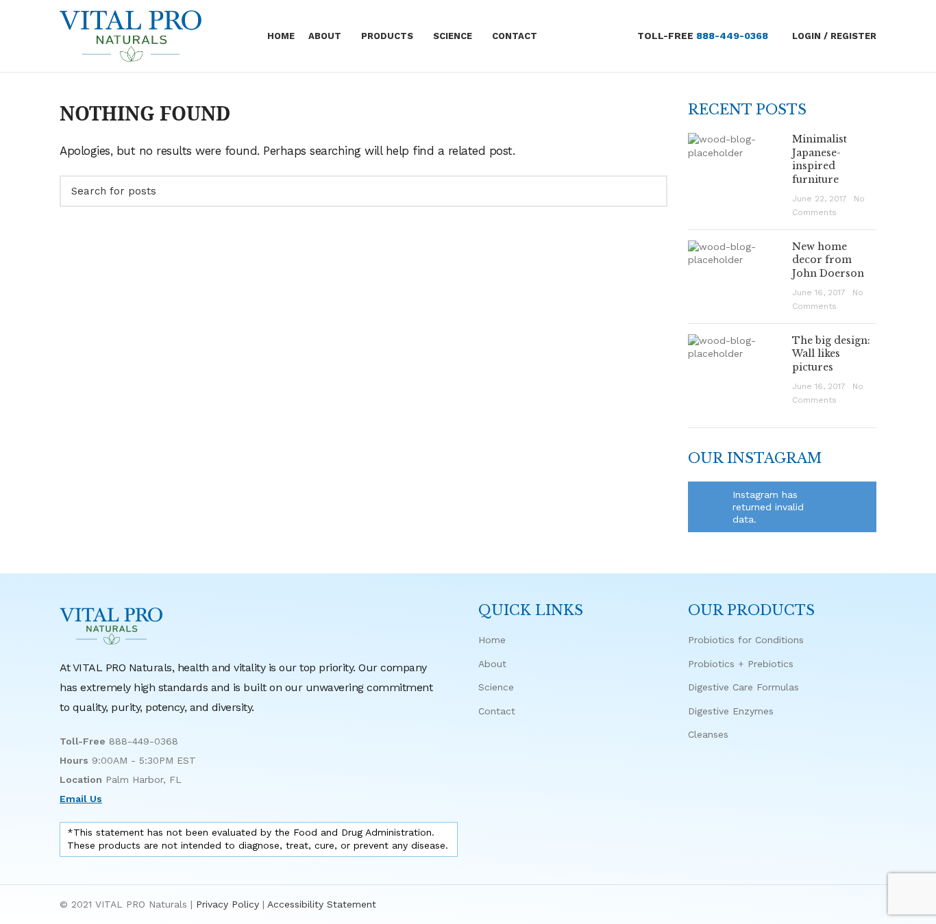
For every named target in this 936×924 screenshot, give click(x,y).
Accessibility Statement (321, 904)
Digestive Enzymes (731, 711)
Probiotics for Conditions (746, 639)
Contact (496, 711)
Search (649, 191)
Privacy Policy (227, 904)
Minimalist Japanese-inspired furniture (819, 159)
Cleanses (708, 734)
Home (492, 639)
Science (496, 687)
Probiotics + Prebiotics (740, 663)
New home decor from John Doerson (828, 259)
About (492, 663)
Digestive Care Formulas (743, 687)
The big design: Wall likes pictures (831, 353)
